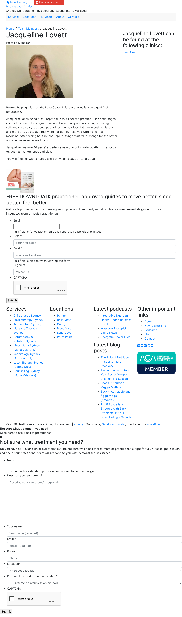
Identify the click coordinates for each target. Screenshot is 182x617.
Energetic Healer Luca (115, 337)
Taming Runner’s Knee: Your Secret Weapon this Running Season (116, 374)
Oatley (61, 324)
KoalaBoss (153, 424)
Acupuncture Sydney (27, 324)
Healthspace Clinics (19, 6)
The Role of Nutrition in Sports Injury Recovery (115, 362)
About (60, 16)
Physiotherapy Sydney (28, 320)
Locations (29, 16)
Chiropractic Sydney (27, 315)
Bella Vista (64, 320)
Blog (147, 334)
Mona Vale (64, 328)
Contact (73, 16)
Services (13, 16)
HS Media (46, 16)
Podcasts (150, 330)
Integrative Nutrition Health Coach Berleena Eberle (116, 320)
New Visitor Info (155, 325)
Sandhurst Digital (113, 424)
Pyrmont (62, 315)
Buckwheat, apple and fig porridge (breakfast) (115, 396)
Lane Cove (130, 52)
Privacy (79, 424)
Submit (12, 300)
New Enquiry (18, 2)
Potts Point (64, 337)
